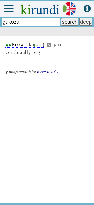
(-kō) (24, 44)
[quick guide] (87, 8)
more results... (49, 72)
